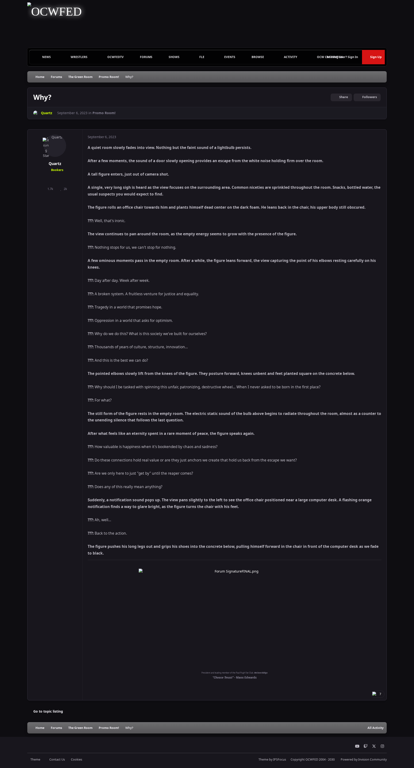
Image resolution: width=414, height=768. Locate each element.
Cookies (76, 759)
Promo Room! (103, 113)
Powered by (364, 759)
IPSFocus (279, 759)
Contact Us (57, 759)
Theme (35, 759)
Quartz (55, 163)
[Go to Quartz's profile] (35, 113)
